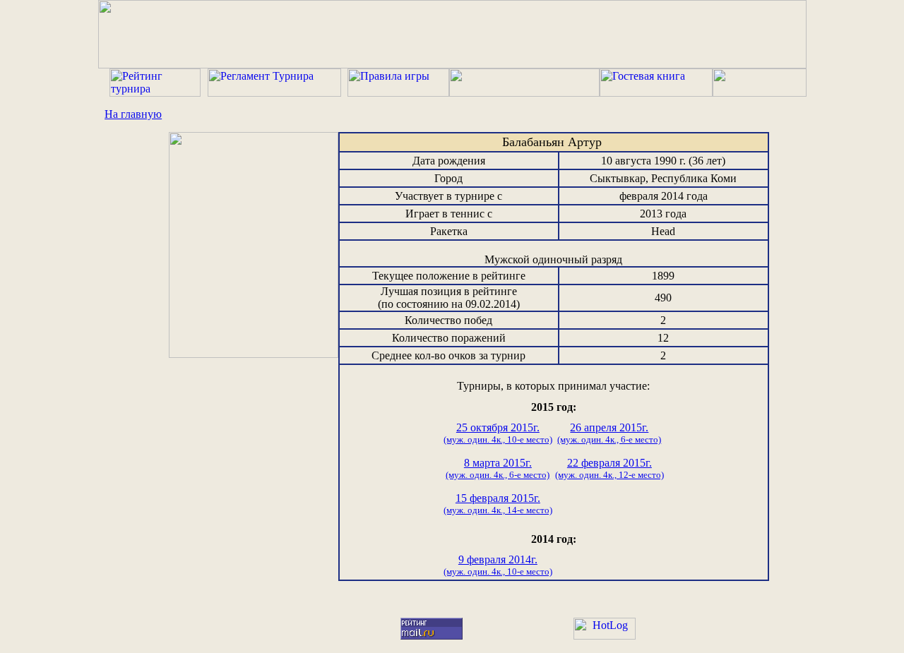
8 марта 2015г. (497, 468)
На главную (133, 114)
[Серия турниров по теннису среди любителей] (452, 65)
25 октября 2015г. (498, 433)
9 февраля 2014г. (498, 565)
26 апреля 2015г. (609, 433)
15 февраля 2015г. (498, 503)
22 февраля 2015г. (609, 468)
